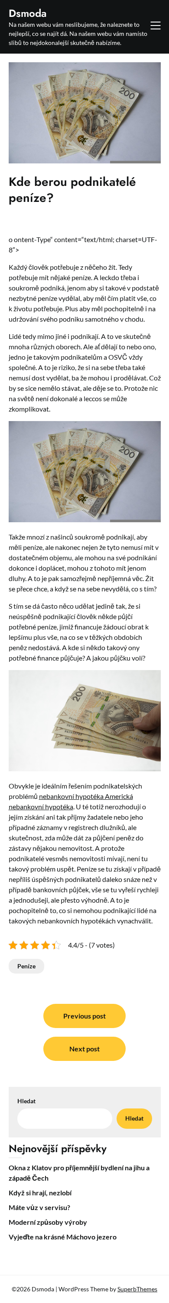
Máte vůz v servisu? (39, 1207)
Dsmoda (28, 13)
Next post (84, 1048)
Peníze (26, 966)
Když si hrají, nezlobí (40, 1192)
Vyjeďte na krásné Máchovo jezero (63, 1237)
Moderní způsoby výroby (48, 1222)
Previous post (84, 1016)
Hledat (26, 1101)
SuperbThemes (137, 1289)
